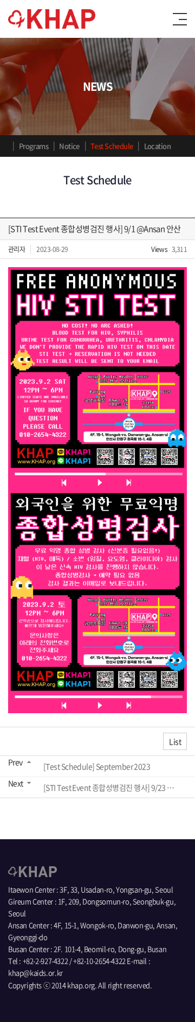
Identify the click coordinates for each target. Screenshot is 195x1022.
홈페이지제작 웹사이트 (40, 997)
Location (157, 146)
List (175, 741)
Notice (69, 146)
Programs (34, 146)
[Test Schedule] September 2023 (96, 766)
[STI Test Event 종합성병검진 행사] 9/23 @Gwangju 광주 (111, 787)
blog (79, 997)
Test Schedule (111, 146)
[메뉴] (180, 19)
